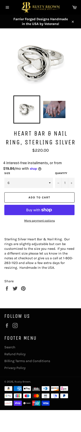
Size (7, 173)
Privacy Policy (14, 368)
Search (9, 347)
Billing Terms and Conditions (27, 361)
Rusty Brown (22, 381)
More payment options (39, 220)
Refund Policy (14, 354)
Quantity (61, 173)
